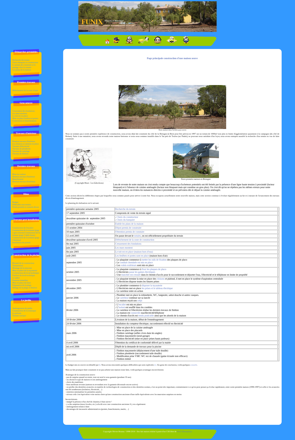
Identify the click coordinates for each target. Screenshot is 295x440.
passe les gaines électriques (142, 272)
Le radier (16, 278)
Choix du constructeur (127, 217)
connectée (135, 313)
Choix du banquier (126, 219)
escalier (122, 304)
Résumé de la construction (23, 263)
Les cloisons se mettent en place (25, 144)
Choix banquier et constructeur (25, 62)
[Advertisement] (172, 73)
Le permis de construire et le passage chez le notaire (24, 66)
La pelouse (16, 313)
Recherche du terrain (21, 60)
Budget (15, 202)
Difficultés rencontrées (21, 204)
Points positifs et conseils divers (25, 207)
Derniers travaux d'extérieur (23, 181)
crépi (139, 300)
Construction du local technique (25, 273)
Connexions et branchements (24, 121)
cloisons (161, 278)
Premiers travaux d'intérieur (23, 141)
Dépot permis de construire (128, 227)
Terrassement (17, 265)
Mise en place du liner (21, 283)
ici (155, 365)
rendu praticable (146, 315)
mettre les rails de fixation (154, 259)
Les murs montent (19, 113)
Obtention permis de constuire (129, 231)
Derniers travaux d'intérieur (23, 176)
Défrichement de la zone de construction (134, 239)
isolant (122, 307)
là (99, 365)
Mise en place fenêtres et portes (25, 118)
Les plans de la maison (21, 70)
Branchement (17, 179)
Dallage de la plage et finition (24, 287)
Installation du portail (21, 242)
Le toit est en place (20, 116)
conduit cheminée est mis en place (136, 262)
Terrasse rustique (19, 315)
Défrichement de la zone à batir (25, 90)
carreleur (124, 297)
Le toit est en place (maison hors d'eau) (134, 251)
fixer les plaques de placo (154, 269)
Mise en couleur (19, 174)
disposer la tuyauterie (152, 285)
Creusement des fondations (23, 111)
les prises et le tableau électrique (157, 288)
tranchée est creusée (131, 274)
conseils (193, 365)
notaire (137, 235)
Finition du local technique (23, 275)
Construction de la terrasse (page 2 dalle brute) (26, 234)
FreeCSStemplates (184, 431)
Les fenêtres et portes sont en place (132, 255)
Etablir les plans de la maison (129, 223)
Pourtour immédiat (20, 280)
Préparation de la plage (21, 285)
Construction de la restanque (24, 311)
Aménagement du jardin (22, 308)
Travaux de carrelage (21, 151)
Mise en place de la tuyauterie (24, 270)
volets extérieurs (128, 265)
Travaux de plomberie (21, 149)
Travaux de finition (20, 153)
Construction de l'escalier (22, 228)
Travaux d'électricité (20, 146)
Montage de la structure (22, 268)
